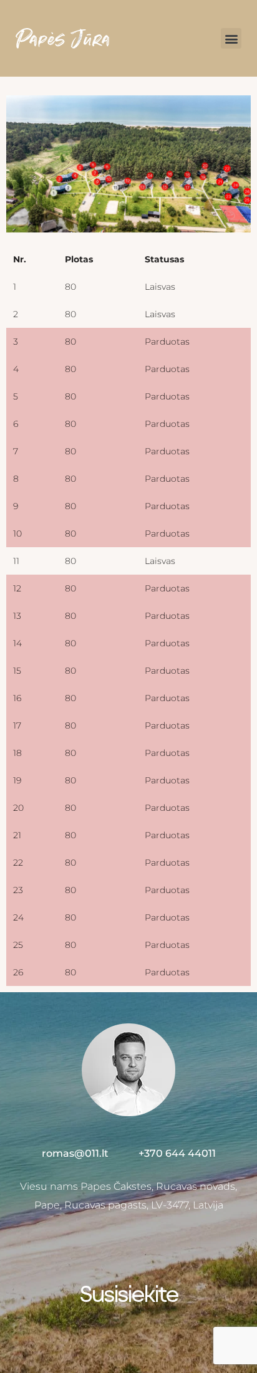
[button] (231, 38)
